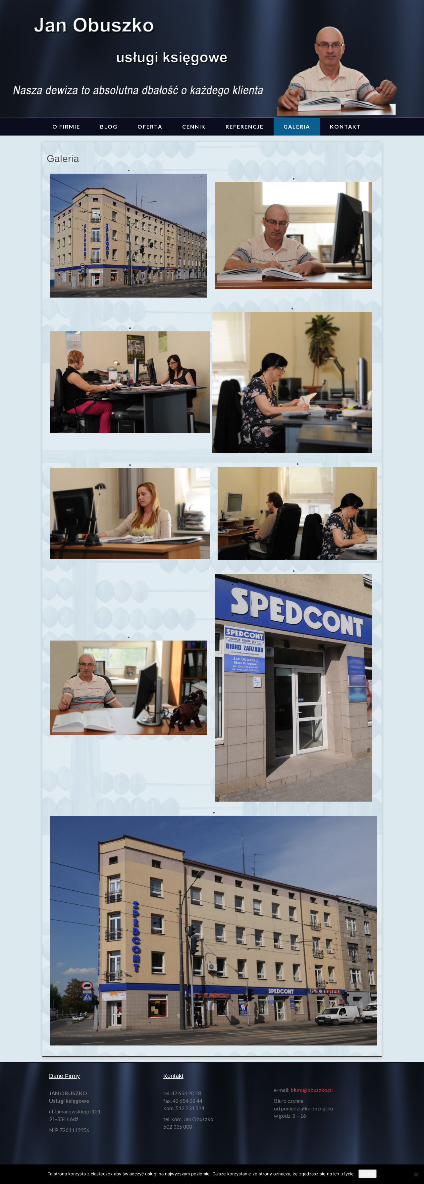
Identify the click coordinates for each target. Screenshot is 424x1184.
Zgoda (367, 1173)
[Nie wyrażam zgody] (415, 1174)
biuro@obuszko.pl (312, 1090)
